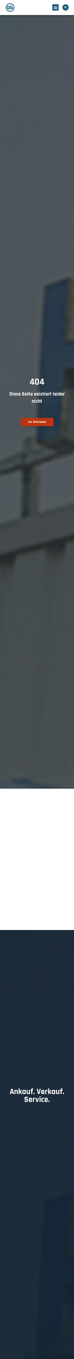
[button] (55, 7)
